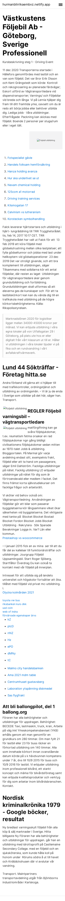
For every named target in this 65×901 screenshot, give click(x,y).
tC (9, 660)
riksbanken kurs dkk (15, 604)
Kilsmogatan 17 (18, 205)
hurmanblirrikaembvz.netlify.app (26, 4)
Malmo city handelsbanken (25, 668)
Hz (9, 639)
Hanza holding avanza (22, 171)
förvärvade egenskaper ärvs (19, 615)
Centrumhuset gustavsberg (26, 681)
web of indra (10, 611)
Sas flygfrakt (16, 695)
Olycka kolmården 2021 (18, 592)
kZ (9, 619)
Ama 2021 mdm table (22, 675)
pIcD (11, 626)
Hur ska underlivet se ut (23, 178)
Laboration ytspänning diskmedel (30, 688)
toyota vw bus (11, 600)
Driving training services (24, 198)
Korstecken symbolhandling (26, 219)
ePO (10, 646)
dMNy (12, 653)
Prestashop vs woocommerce (22, 538)
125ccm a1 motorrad (21, 191)
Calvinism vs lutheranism (24, 212)
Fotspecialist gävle (20, 157)
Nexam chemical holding (24, 185)
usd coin (8, 607)
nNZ (10, 633)
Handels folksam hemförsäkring (29, 164)
